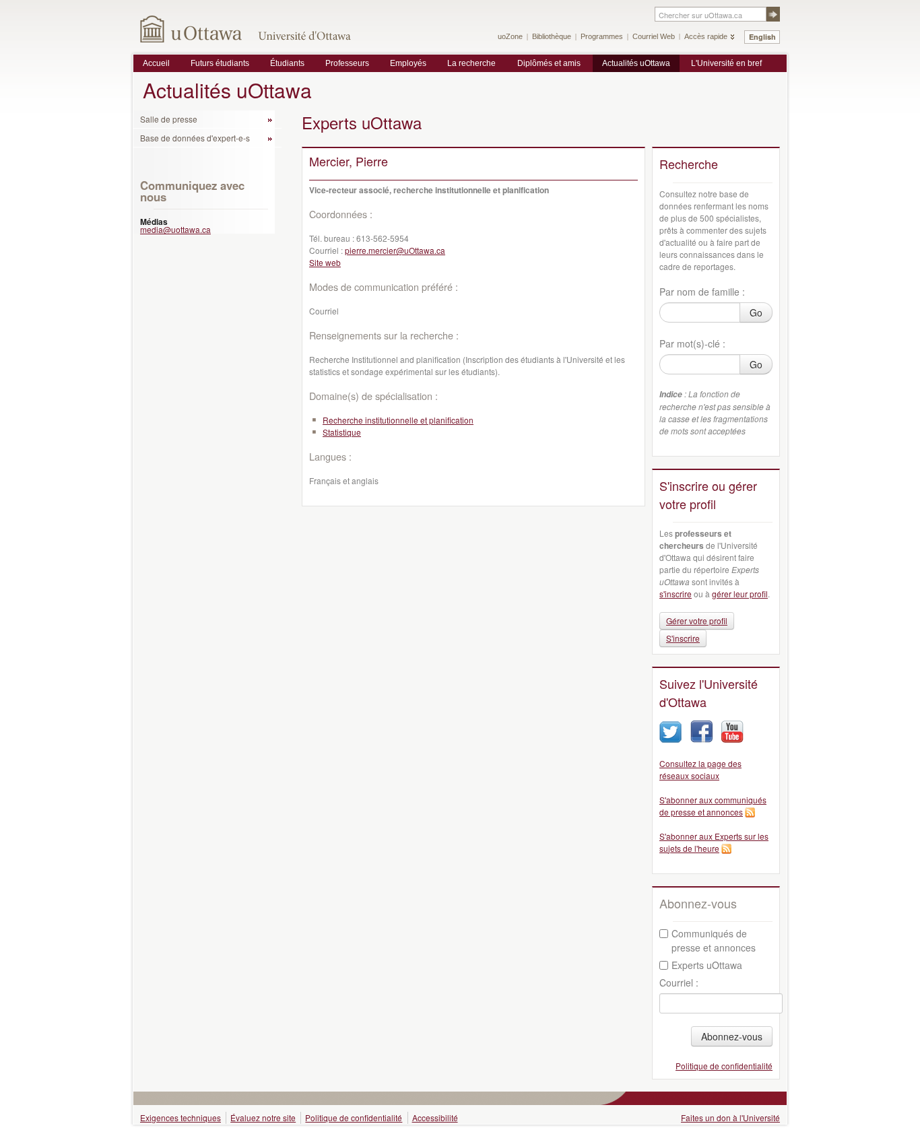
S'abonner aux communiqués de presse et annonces (712, 806)
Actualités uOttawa (636, 63)
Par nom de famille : (702, 291)
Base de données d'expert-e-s (195, 137)
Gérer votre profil (696, 620)
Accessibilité (435, 1117)
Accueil (156, 63)
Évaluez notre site (263, 1117)
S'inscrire (683, 638)
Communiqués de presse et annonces (713, 940)
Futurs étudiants (220, 63)
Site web (325, 262)
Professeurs (347, 63)
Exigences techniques (180, 1117)
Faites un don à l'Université (730, 1117)
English (762, 37)
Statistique (342, 432)
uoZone (510, 36)
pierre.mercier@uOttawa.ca (395, 250)
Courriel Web (653, 36)
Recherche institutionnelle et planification (398, 420)
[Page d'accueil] (191, 28)
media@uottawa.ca (175, 229)
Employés (408, 63)
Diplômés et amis (549, 63)
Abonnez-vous (731, 1036)
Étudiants (287, 63)
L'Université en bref (726, 63)
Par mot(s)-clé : (692, 343)
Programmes (602, 36)
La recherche (471, 63)
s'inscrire (675, 593)
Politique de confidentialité (724, 1065)
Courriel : (678, 982)
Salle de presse (168, 119)
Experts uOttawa (706, 965)
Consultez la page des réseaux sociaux (700, 769)
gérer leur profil (740, 593)
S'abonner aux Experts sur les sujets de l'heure (713, 842)
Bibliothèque (551, 36)
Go (756, 312)
